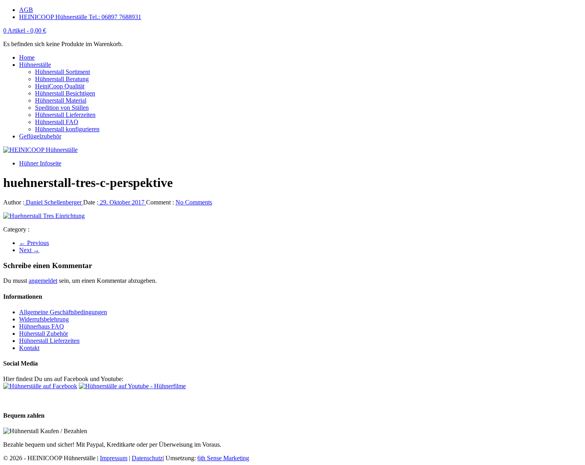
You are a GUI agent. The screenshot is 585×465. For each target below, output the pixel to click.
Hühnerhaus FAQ (41, 326)
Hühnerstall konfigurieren (67, 129)
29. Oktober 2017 (122, 202)
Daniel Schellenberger (53, 202)
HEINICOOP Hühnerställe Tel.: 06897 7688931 (80, 17)
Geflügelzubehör (40, 136)
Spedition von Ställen (62, 107)
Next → (29, 250)
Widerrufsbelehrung (44, 319)
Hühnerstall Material (60, 100)
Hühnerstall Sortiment (62, 71)
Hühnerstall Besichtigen (65, 93)
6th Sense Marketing (223, 458)
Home (27, 57)
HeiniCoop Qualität (59, 86)
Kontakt (29, 347)
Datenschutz (147, 458)
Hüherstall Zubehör (43, 333)
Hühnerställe (35, 64)
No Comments (194, 202)
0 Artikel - (24, 30)
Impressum (113, 458)
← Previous (34, 242)
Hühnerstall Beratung (62, 79)
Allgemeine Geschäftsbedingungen (63, 312)
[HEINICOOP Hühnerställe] (40, 149)
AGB (26, 9)
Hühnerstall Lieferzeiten (65, 114)
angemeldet (43, 280)
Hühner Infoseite (40, 163)
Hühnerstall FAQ (56, 122)
